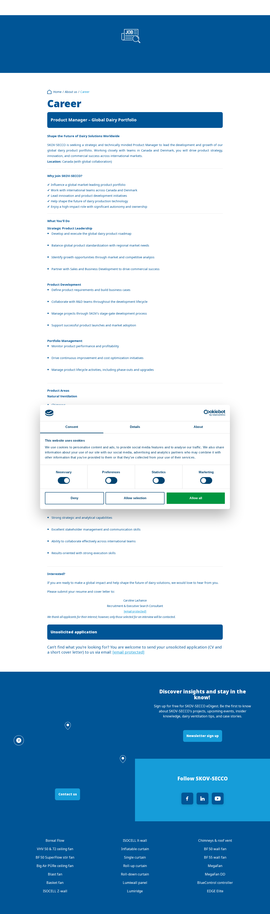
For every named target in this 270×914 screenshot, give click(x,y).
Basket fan (54, 882)
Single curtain (135, 857)
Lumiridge (135, 891)
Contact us (67, 794)
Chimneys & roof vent (215, 840)
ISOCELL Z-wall (55, 891)
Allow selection (135, 498)
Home (57, 92)
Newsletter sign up (202, 735)
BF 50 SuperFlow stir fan (55, 857)
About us (71, 92)
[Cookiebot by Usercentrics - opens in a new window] (206, 413)
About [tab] (198, 427)
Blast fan (55, 874)
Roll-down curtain (135, 874)
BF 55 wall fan (215, 857)
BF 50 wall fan (215, 849)
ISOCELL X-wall (135, 840)
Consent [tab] (71, 427)
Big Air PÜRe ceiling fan (54, 865)
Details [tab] (135, 427)
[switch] (111, 480)
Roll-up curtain (135, 865)
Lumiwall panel (135, 882)
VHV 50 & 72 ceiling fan (55, 849)
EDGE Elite (215, 891)
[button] (68, 726)
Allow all (195, 498)
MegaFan (215, 865)
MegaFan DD (215, 874)
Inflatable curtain (135, 849)
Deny (74, 498)
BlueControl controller (215, 882)
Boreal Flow (55, 840)
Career (84, 92)
